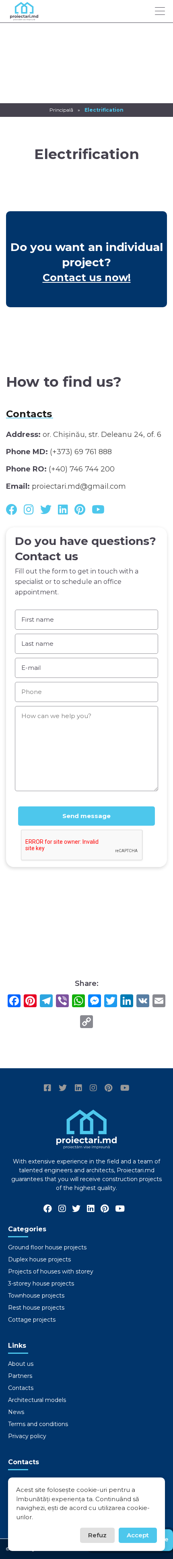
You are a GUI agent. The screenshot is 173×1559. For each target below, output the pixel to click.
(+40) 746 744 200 (82, 469)
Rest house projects (36, 1307)
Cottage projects (32, 1319)
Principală (61, 110)
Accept (138, 1535)
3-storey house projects (41, 1283)
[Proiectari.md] (24, 16)
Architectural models (37, 1400)
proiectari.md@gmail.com (79, 486)
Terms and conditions (38, 1424)
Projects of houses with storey (50, 1271)
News (16, 1412)
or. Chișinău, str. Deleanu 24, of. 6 (102, 434)
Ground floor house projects (47, 1247)
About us (20, 1363)
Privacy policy (27, 1436)
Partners (20, 1375)
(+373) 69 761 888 (81, 451)
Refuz (97, 1535)
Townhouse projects (36, 1295)
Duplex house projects (39, 1259)
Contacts (20, 1388)
